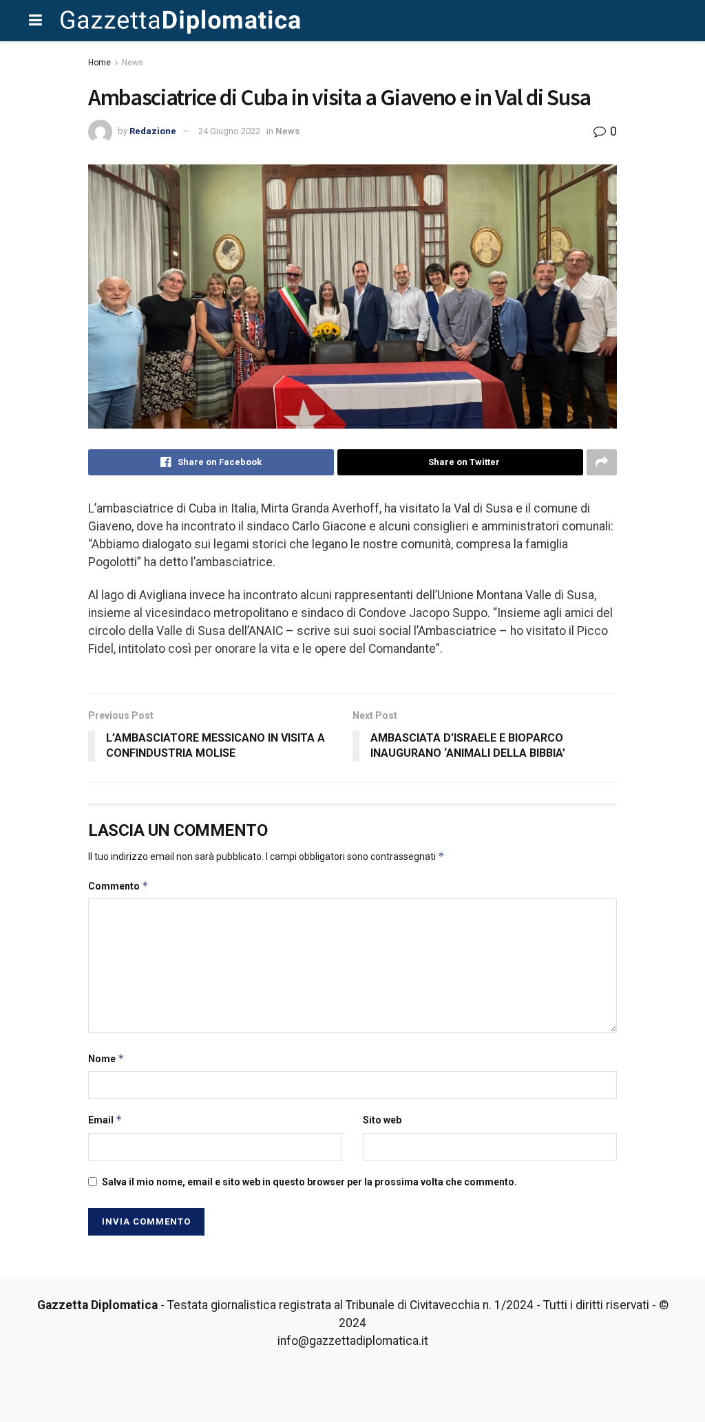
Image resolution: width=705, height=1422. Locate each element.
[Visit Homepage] (180, 21)
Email (105, 1119)
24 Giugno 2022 (229, 131)
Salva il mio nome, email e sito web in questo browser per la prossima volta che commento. (309, 1181)
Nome (106, 1058)
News (132, 62)
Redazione (152, 131)
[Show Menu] (35, 20)
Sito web (382, 1119)
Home (99, 62)
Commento (118, 885)
